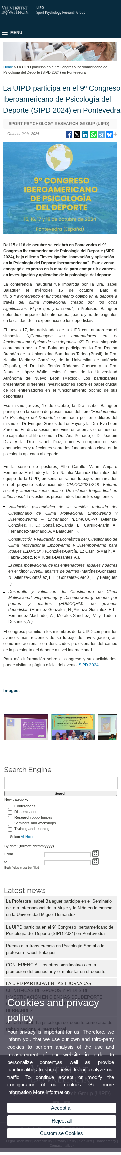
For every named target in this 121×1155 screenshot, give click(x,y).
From (8, 854)
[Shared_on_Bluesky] (109, 137)
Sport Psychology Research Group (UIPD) (59, 123)
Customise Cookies (61, 1133)
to (5, 862)
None (29, 837)
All (22, 837)
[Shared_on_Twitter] (77, 137)
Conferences (25, 806)
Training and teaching (31, 829)
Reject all (62, 1121)
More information (51, 1092)
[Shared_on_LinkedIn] (85, 137)
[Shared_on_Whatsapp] (93, 137)
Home (8, 67)
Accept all (61, 1108)
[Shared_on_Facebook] (69, 137)
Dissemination (25, 812)
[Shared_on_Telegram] (101, 137)
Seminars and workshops (35, 823)
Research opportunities (33, 817)
